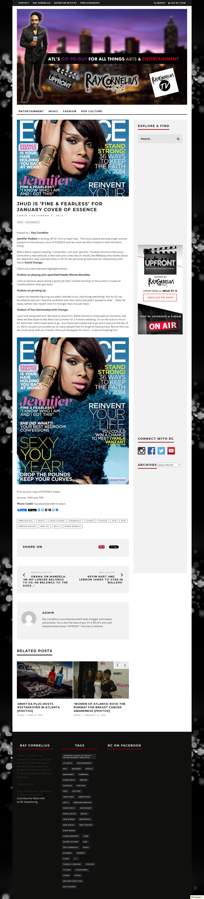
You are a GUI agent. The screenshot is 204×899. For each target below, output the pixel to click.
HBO (65, 791)
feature (81, 786)
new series (68, 825)
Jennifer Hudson (27, 526)
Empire (83, 780)
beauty (41, 521)
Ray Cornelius (41, 3)
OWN (86, 836)
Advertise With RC (65, 3)
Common (83, 774)
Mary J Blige (69, 814)
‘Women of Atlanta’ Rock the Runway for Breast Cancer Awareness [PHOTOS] (100, 707)
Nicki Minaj (69, 830)
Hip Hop (77, 791)
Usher (66, 875)
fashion (103, 521)
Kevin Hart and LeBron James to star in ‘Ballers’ (101, 579)
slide (66, 859)
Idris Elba (68, 797)
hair (123, 521)
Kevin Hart (86, 808)
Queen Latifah (70, 842)
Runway (81, 853)
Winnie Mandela (73, 526)
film (114, 521)
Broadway (68, 774)
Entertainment (31, 111)
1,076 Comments (32, 222)
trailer (90, 864)
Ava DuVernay (84, 763)
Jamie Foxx (84, 797)
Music (53, 111)
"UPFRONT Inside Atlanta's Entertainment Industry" (77, 756)
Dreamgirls (75, 521)
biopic (89, 769)
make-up (44, 526)
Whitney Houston (72, 881)
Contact (23, 3)
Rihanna (67, 853)
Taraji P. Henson (72, 864)
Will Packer (69, 887)
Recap (20, 222)
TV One (66, 870)
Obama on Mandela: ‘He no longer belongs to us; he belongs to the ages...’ (45, 581)
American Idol (26, 521)
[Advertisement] (160, 194)
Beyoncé (76, 769)
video (78, 875)
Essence (90, 521)
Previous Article (41, 573)
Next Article (107, 573)
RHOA (86, 847)
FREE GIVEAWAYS (89, 3)
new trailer (86, 825)
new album (68, 819)
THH (30, 497)
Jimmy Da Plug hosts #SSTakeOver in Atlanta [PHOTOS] (38, 707)
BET (65, 769)
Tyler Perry (82, 870)
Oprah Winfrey (70, 836)
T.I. (76, 859)
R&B (85, 842)
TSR (41, 497)
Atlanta (67, 763)
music (57, 526)
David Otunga (57, 521)
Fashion (69, 111)
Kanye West (69, 808)
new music (85, 819)
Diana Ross (69, 780)
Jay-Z (66, 802)
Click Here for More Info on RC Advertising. (31, 800)
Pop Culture (91, 111)
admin (22, 215)
